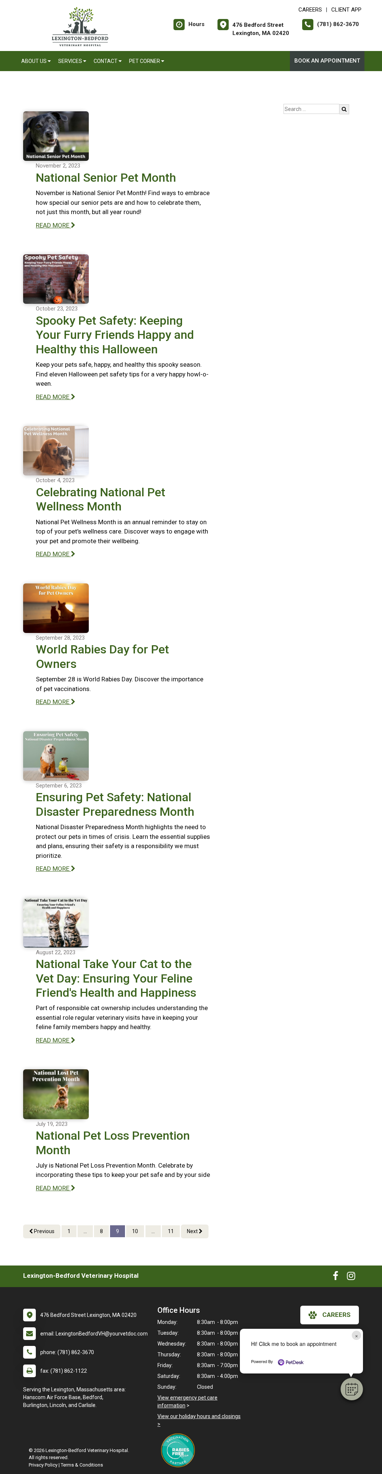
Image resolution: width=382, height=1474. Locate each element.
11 (171, 1231)
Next (193, 1231)
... (85, 1231)
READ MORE (53, 225)
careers (336, 1314)
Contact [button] (106, 61)
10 (135, 1231)
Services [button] (70, 61)
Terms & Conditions (82, 1465)
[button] (352, 1389)
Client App (346, 9)
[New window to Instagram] (351, 1277)
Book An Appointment (327, 60)
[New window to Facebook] (335, 1277)
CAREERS (310, 9)
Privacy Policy (43, 1465)
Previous (43, 1231)
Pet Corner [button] (145, 61)
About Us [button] (34, 61)
